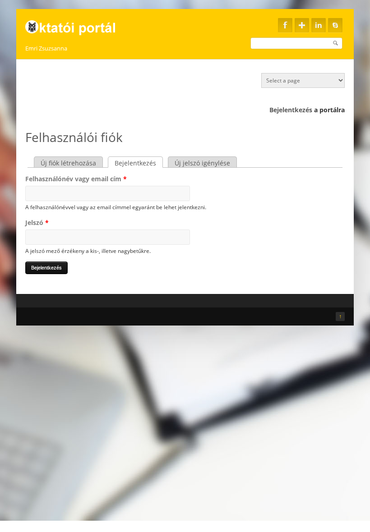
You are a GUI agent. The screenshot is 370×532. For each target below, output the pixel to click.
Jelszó (37, 222)
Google (302, 25)
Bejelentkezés (290, 109)
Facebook (285, 25)
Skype (335, 25)
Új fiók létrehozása (68, 163)
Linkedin (318, 25)
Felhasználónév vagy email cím (76, 178)
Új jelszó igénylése (202, 163)
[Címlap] (76, 25)
